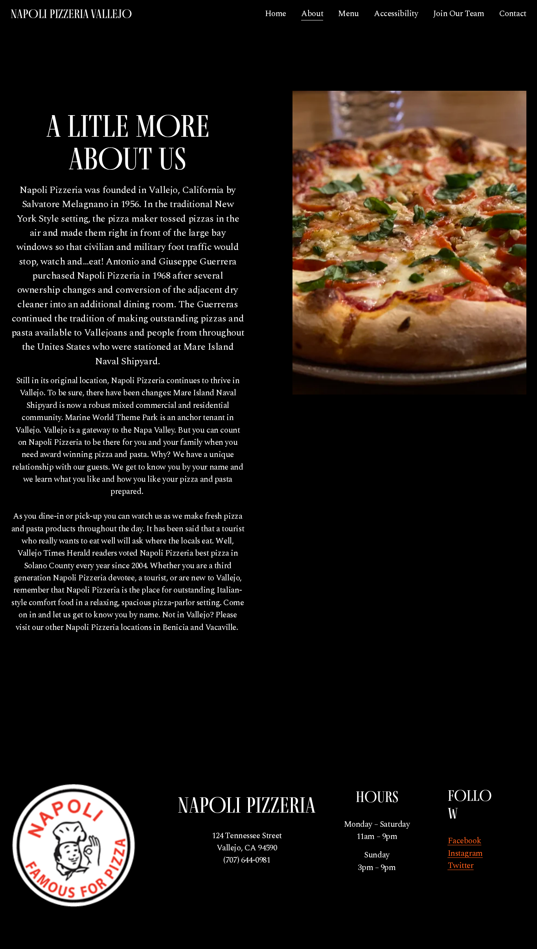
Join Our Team (458, 13)
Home (275, 13)
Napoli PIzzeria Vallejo (71, 14)
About (312, 13)
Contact (512, 13)
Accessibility (396, 13)
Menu (348, 13)
